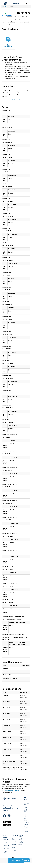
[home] (11, 4)
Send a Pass (12, 89)
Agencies (4, 6)
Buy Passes (16, 860)
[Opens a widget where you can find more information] (25, 860)
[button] (26, 3)
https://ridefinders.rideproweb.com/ (10, 790)
